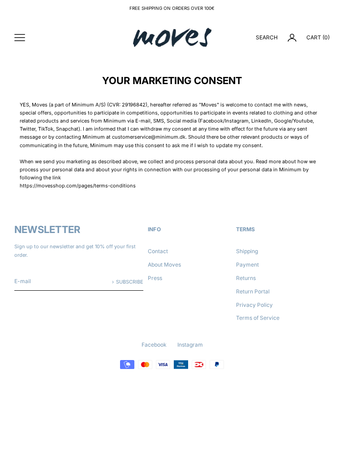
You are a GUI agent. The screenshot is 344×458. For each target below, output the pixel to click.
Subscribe (129, 282)
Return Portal (253, 291)
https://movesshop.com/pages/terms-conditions (78, 185)
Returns (246, 278)
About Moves (164, 264)
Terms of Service (258, 317)
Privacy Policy (254, 304)
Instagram (190, 344)
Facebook (154, 344)
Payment (247, 264)
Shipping (247, 251)
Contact (158, 251)
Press (155, 278)
